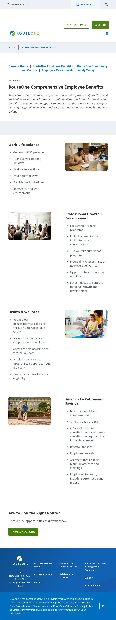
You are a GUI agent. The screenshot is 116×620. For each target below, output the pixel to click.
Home (11, 47)
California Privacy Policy (79, 606)
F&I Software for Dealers (43, 565)
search (106, 4)
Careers (38, 581)
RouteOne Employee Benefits (39, 47)
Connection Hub (43, 574)
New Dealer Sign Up (76, 24)
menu (107, 33)
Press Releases (93, 585)
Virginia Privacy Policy (25, 609)
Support (89, 577)
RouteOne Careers (23, 531)
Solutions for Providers (66, 575)
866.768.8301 (88, 4)
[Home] (24, 33)
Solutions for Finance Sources (68, 565)
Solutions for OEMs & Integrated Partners (95, 567)
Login (98, 24)
